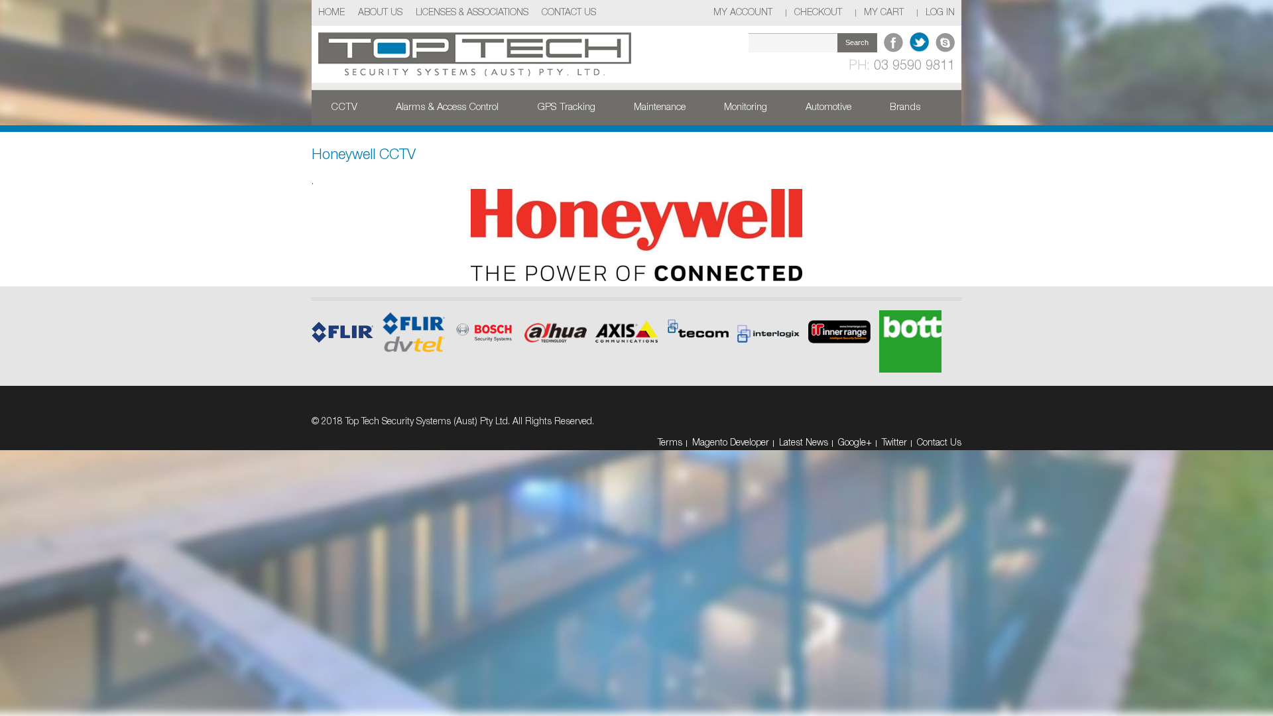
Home (331, 13)
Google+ (855, 443)
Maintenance (660, 107)
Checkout (818, 13)
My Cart (884, 13)
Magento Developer (730, 443)
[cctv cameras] (626, 322)
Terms (670, 443)
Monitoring (745, 107)
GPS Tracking (566, 107)
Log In (940, 13)
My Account (742, 13)
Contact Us (569, 13)
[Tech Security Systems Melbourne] (474, 54)
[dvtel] (555, 323)
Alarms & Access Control (447, 107)
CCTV (344, 107)
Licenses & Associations (472, 13)
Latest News (803, 443)
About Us (380, 13)
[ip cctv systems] (485, 322)
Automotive (828, 107)
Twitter (894, 443)
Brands (905, 107)
